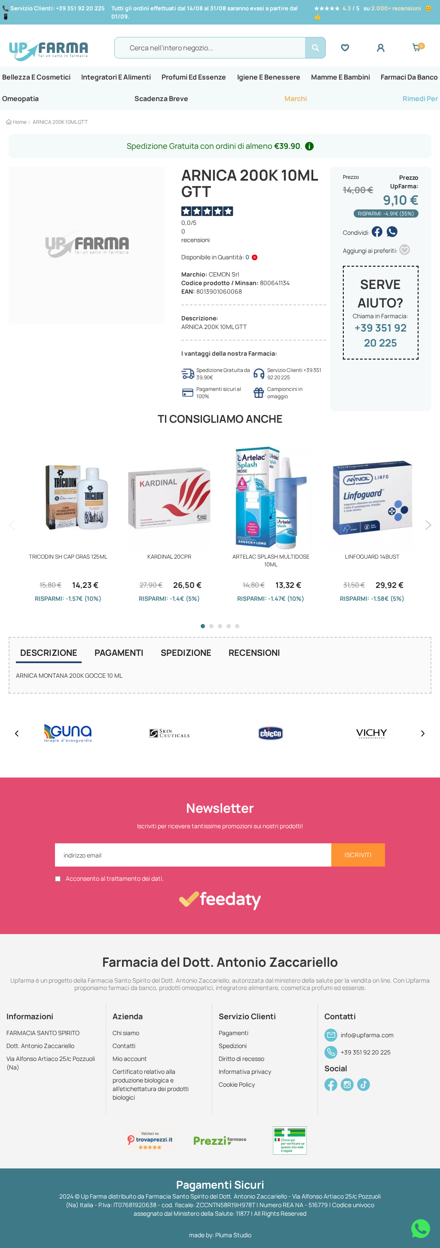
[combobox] (220, 47)
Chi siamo (126, 1033)
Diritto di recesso (241, 1058)
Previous (12, 525)
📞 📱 (53, 12)
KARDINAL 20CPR (169, 556)
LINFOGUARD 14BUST (372, 556)
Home (20, 122)
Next (428, 525)
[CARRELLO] (416, 47)
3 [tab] (220, 626)
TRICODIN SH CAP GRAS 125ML (68, 556)
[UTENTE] (394, 47)
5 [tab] (237, 626)
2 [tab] (211, 626)
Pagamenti (119, 652)
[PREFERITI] (358, 47)
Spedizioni (233, 1046)
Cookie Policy (237, 1084)
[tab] (49, 653)
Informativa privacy (245, 1071)
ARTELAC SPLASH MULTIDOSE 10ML (270, 560)
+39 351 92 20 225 (380, 334)
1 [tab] (203, 626)
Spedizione (186, 652)
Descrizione (48, 652)
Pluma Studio (233, 1235)
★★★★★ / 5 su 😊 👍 (373, 12)
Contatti (124, 1046)
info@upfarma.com (367, 1035)
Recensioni (254, 652)
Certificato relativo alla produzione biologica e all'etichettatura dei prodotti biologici (151, 1084)
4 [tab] (228, 626)
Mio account (130, 1058)
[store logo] (59, 47)
